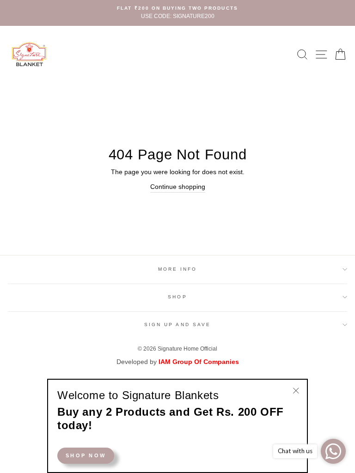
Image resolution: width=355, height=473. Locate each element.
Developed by (177, 361)
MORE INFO (177, 269)
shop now (86, 455)
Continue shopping (177, 186)
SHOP (177, 296)
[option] (177, 13)
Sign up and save (177, 324)
